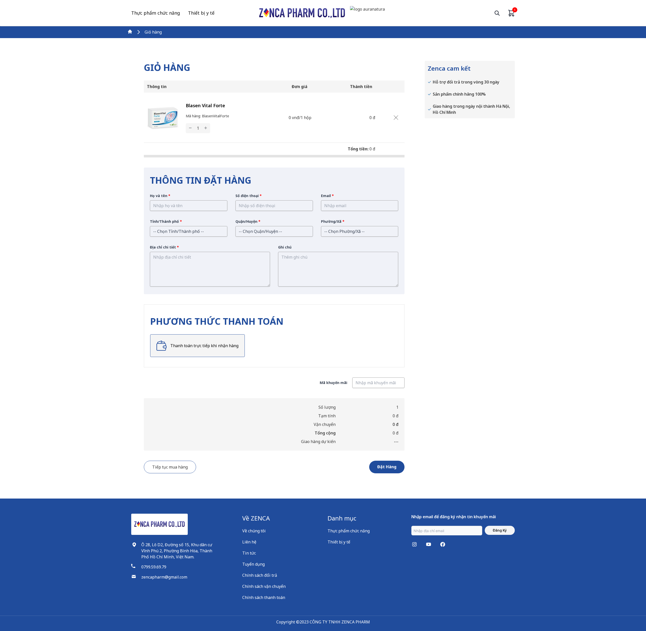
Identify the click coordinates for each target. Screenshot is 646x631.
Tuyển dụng (253, 564)
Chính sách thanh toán (263, 597)
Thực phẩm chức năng (155, 13)
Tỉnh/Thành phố (166, 221)
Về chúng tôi (254, 531)
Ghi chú (284, 247)
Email (327, 195)
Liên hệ (249, 542)
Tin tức (249, 553)
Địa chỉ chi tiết (164, 247)
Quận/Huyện (247, 221)
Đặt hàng (386, 467)
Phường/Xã (332, 221)
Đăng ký (500, 530)
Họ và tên (160, 195)
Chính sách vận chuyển (264, 586)
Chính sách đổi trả (259, 575)
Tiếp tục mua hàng (170, 467)
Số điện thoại (248, 195)
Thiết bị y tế (201, 13)
